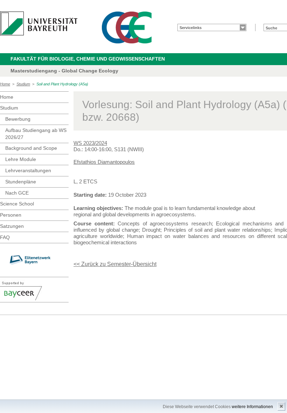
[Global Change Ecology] (127, 27)
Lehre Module (20, 159)
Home (5, 84)
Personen (10, 215)
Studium (23, 84)
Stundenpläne (20, 181)
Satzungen (12, 226)
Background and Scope (31, 148)
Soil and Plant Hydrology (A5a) (62, 84)
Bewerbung (17, 119)
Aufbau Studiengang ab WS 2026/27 (35, 133)
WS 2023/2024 (90, 143)
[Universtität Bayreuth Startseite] (38, 23)
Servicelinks (191, 28)
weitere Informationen (252, 406)
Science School (17, 203)
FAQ (5, 237)
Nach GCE (17, 193)
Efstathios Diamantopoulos (104, 162)
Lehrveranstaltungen (28, 170)
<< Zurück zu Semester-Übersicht (115, 264)
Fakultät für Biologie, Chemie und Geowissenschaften (87, 59)
